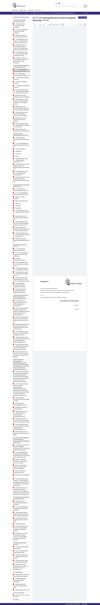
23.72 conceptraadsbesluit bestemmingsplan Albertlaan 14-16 (21, 70)
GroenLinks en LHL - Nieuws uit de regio (21, 596)
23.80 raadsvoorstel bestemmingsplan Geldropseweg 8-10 (21, 139)
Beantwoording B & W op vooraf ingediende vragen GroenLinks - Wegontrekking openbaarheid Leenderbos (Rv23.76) (20, 537)
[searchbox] (69, 6)
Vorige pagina (83, 17)
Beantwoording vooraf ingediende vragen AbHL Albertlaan (19, 119)
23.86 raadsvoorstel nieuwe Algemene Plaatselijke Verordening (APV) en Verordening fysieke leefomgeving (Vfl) (21, 447)
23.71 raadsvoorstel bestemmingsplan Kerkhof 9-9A (20, 189)
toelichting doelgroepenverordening (19, 259)
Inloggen (84, 604)
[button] (85, 6)
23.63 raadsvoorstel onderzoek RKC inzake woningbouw (19, 25)
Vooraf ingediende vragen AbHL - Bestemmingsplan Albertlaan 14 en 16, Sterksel (20, 114)
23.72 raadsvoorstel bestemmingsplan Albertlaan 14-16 (21, 74)
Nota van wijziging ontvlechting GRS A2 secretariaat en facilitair (21, 399)
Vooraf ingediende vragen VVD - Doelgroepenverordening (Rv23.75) (20, 274)
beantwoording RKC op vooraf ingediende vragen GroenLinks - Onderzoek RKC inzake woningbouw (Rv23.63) (20, 47)
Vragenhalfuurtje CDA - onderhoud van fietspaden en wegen (20, 586)
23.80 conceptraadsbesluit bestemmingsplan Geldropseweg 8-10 (21, 145)
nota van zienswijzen (20, 149)
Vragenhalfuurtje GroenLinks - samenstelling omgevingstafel (21, 575)
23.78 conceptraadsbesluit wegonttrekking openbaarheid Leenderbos (20, 508)
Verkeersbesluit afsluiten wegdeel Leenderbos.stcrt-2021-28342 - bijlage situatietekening (21, 514)
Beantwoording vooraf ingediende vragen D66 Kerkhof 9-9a (21, 240)
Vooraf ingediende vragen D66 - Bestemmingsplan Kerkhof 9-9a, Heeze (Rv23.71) (21, 234)
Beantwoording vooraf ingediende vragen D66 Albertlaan (21, 130)
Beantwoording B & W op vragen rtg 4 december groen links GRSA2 (21, 433)
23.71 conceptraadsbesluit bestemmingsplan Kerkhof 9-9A (20, 193)
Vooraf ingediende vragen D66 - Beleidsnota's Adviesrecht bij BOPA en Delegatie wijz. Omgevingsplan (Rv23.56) (21, 340)
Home (21, 13)
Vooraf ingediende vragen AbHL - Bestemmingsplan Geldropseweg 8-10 (20, 173)
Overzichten (30, 10)
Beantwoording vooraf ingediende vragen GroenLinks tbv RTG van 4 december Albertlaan (21, 108)
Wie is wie (37, 10)
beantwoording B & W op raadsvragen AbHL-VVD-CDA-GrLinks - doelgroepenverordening (21, 279)
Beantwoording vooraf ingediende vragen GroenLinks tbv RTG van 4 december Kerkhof (21, 229)
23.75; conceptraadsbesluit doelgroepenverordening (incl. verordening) (20, 254)
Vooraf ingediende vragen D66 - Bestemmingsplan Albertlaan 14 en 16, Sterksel (21, 125)
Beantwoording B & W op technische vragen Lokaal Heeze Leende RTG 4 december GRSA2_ (21, 420)
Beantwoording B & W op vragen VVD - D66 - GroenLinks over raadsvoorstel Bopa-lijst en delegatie (20, 354)
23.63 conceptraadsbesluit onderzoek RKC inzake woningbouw (20, 31)
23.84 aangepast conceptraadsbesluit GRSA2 (20, 404)
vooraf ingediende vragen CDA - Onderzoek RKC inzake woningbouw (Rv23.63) (20, 54)
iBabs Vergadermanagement (72, 604)
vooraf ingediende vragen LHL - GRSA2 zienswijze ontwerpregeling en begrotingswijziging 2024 (20, 414)
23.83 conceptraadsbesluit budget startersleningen (20, 551)
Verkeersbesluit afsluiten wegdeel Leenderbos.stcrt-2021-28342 (21, 520)
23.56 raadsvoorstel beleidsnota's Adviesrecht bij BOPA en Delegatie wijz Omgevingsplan (20, 303)
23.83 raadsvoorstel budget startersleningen (20, 547)
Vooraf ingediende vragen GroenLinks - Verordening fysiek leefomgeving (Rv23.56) (20, 333)
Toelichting (18, 153)
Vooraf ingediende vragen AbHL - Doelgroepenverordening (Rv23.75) (21, 264)
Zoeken (57, 3)
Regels (17, 156)
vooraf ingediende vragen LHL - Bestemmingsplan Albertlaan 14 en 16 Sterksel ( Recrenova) (21, 91)
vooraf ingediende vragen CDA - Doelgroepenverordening (20, 269)
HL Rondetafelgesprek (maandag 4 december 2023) (40, 13)
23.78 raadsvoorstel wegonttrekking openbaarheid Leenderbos (20, 503)
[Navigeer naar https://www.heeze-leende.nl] (19, 5)
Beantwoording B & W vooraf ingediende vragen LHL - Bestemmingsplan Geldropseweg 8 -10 (21, 167)
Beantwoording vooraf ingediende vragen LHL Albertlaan (21, 96)
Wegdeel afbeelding (20, 523)
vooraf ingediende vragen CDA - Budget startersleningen (20, 561)
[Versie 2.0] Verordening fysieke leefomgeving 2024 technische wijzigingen (20, 467)
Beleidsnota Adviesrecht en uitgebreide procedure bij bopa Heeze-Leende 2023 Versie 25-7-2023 (21, 319)
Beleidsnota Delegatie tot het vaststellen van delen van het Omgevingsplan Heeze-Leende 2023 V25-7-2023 (21, 327)
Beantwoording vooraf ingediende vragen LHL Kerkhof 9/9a (20, 218)
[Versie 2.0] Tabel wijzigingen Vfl (21, 475)
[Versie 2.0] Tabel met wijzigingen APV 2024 (19, 471)
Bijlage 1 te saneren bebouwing (19, 197)
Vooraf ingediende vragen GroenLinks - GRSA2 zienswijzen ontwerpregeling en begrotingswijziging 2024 (21, 427)
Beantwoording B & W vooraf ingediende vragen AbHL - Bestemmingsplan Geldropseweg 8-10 (21, 180)
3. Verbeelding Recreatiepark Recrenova (21, 86)
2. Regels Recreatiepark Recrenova (20, 82)
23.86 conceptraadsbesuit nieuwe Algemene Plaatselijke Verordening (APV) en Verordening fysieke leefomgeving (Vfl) (21, 455)
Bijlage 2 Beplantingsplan (21, 201)
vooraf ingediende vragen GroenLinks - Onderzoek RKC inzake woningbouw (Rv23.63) (20, 41)
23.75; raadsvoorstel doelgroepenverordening (19, 249)
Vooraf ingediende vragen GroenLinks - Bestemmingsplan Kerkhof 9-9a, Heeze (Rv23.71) (20, 223)
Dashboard (15, 10)
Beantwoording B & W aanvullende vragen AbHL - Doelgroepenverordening (19, 291)
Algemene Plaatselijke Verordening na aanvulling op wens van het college (20, 461)
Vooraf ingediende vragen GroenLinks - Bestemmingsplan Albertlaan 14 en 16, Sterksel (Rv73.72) (20, 102)
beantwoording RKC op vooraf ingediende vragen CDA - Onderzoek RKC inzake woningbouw (21, 60)
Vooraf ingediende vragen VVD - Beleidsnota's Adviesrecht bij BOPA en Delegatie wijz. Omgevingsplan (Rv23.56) (21, 347)
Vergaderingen (22, 10)
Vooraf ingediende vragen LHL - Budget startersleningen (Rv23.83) (20, 556)
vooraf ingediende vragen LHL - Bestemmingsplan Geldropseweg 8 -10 (20, 160)
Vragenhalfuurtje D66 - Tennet (22, 589)
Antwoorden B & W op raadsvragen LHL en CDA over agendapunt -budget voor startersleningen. (20, 567)
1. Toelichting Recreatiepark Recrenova (21, 78)
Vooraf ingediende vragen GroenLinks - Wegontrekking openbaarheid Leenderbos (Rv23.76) (20, 529)
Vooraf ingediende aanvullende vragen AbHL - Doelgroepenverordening (19, 285)
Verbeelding (18, 151)
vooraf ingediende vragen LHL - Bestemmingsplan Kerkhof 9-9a (21, 212)
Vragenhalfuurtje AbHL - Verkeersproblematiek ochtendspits (20, 580)
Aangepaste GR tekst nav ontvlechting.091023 (20, 408)
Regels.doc (18, 203)
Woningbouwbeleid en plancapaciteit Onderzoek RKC (20, 36)
